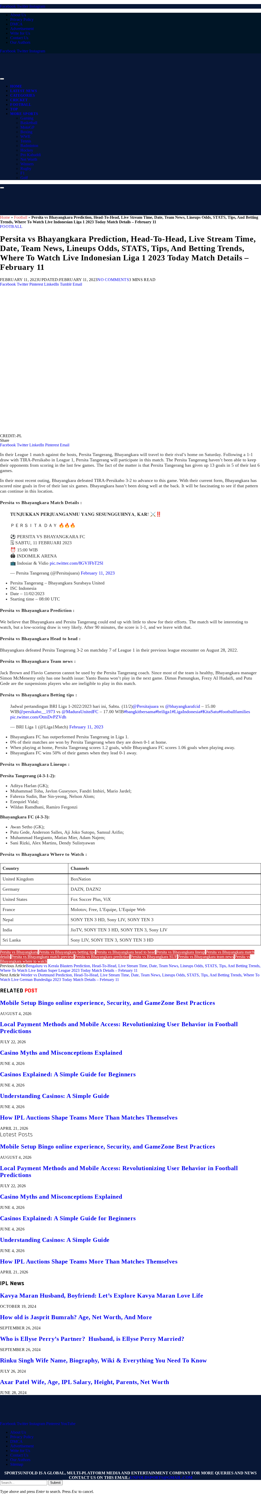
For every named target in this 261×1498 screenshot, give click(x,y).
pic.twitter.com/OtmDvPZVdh (38, 716)
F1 (22, 173)
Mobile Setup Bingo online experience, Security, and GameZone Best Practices (107, 1003)
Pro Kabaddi (30, 155)
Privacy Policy (22, 19)
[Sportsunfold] (132, 77)
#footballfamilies (234, 711)
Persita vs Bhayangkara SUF (153, 956)
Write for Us (20, 33)
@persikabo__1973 (37, 711)
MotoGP (27, 127)
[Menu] (2, 79)
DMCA (16, 24)
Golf (24, 177)
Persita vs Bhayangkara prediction (102, 956)
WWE (25, 136)
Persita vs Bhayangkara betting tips (67, 952)
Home (16, 86)
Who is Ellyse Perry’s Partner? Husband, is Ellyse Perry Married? (92, 1338)
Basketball (28, 123)
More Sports (24, 114)
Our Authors (20, 42)
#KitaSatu (209, 711)
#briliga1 (163, 711)
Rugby (25, 168)
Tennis (25, 141)
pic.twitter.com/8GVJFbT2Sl (76, 563)
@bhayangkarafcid (182, 706)
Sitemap (16, 1464)
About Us (18, 15)
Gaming (26, 118)
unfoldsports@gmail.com (161, 1477)
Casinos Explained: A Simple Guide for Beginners (68, 1074)
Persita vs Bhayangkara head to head (125, 952)
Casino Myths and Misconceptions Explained (61, 1052)
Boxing (26, 132)
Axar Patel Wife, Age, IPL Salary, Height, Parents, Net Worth (84, 1382)
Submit (55, 1483)
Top (14, 109)
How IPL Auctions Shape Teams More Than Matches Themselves (88, 1117)
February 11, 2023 (98, 573)
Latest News (23, 91)
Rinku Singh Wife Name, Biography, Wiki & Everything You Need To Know (103, 1360)
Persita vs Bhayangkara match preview (42, 956)
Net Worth (28, 159)
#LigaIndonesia (186, 711)
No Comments (113, 279)
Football (20, 105)
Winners (27, 164)
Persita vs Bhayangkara (19, 952)
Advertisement (22, 28)
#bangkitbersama (139, 711)
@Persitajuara (146, 706)
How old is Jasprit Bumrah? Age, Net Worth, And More (76, 1317)
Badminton (29, 145)
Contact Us (19, 38)
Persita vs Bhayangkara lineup (180, 952)
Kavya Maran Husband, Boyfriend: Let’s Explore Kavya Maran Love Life (101, 1295)
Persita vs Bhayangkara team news (206, 956)
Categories (22, 95)
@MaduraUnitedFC (80, 711)
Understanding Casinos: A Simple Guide (55, 1096)
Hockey (26, 150)
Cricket (19, 100)
